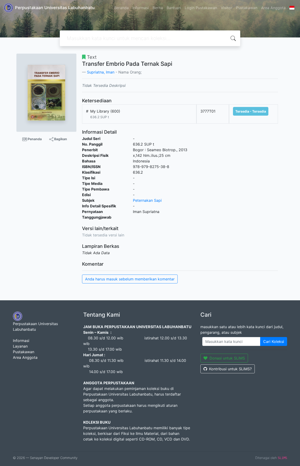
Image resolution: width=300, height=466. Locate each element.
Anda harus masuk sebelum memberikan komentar (130, 279)
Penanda (34, 139)
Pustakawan (246, 7)
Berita (158, 7)
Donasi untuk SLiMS (227, 358)
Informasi (140, 7)
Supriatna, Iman (100, 72)
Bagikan (60, 139)
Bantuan (174, 7)
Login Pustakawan (201, 7)
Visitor (226, 7)
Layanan (20, 346)
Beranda (121, 7)
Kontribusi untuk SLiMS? (230, 369)
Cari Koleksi (273, 341)
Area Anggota (273, 7)
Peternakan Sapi (147, 200)
